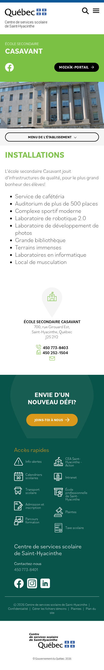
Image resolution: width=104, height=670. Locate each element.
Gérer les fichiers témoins (49, 609)
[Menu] (94, 13)
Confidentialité (18, 609)
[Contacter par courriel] (52, 358)
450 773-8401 (26, 569)
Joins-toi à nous (49, 420)
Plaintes (76, 609)
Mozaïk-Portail (74, 67)
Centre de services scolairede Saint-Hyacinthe (26, 24)
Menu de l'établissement (50, 137)
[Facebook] (9, 67)
